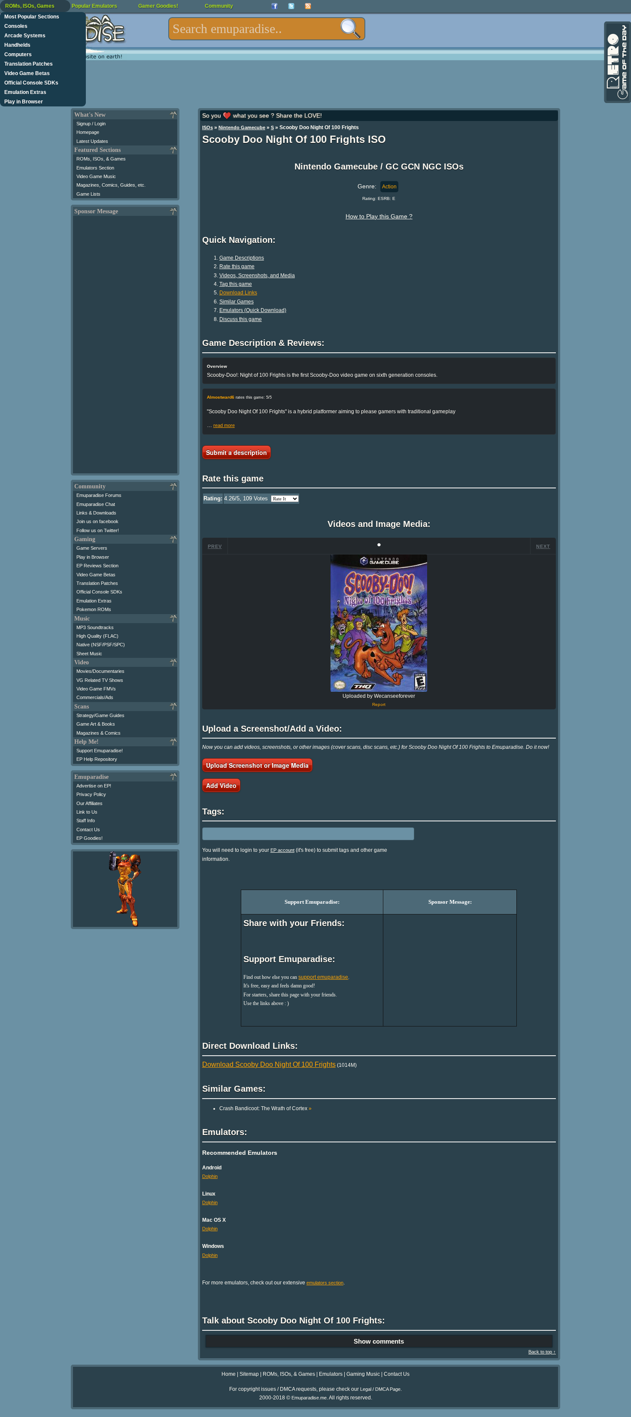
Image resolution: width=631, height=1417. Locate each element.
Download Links (238, 293)
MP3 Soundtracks (95, 627)
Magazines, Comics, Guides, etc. (111, 185)
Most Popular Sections (31, 17)
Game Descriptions (241, 258)
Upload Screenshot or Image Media (257, 765)
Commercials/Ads (94, 697)
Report (378, 704)
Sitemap (249, 1374)
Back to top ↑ (542, 1351)
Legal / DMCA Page (380, 1389)
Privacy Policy (91, 794)
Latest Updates (92, 141)
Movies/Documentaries (100, 671)
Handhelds (17, 45)
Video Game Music (96, 176)
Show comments (379, 1341)
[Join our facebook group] (274, 6)
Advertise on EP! (93, 785)
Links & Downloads (96, 512)
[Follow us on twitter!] (291, 6)
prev (215, 546)
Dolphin (210, 1176)
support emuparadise (323, 977)
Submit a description (236, 452)
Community (219, 6)
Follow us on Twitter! (97, 530)
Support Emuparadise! (99, 750)
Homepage (87, 132)
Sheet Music (89, 653)
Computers (18, 54)
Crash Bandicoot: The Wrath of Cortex (265, 1108)
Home (228, 1374)
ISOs (207, 127)
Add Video (221, 785)
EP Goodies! (89, 838)
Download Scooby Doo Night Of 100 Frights (269, 1064)
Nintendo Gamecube (241, 127)
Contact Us (88, 829)
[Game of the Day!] (617, 62)
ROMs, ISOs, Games (30, 6)
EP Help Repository (96, 759)
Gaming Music (363, 1374)
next (543, 546)
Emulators (331, 1374)
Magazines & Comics (98, 733)
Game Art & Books (95, 724)
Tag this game (235, 284)
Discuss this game (240, 319)
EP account (282, 850)
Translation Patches (28, 64)
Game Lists (88, 194)
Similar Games (236, 302)
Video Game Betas (27, 73)
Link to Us (86, 811)
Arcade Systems (25, 36)
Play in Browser (23, 102)
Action (389, 187)
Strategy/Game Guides (100, 715)
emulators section (324, 1282)
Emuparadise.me (309, 1397)
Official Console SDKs (31, 83)
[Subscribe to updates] (308, 6)
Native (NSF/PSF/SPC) (100, 644)
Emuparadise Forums (98, 495)
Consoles (15, 26)
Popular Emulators (94, 6)
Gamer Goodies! (158, 6)
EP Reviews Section (97, 565)
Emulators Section (95, 167)
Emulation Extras (25, 92)
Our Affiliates (89, 803)
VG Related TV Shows (99, 680)
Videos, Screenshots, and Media (257, 275)
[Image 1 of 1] (379, 623)
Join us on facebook (97, 521)
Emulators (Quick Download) (252, 310)
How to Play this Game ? (379, 216)
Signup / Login (91, 123)
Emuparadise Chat (95, 504)
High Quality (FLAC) (97, 636)
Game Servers (91, 548)
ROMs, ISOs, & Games (101, 158)
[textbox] (266, 28)
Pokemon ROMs (93, 609)
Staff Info (85, 820)
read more (224, 425)
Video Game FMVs (96, 688)
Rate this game (237, 266)
